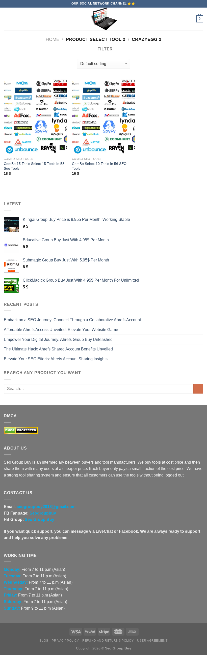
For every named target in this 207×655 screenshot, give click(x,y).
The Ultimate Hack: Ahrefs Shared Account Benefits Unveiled (58, 349)
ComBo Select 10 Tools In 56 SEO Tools (99, 166)
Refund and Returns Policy (108, 640)
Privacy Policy (65, 640)
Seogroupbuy (43, 513)
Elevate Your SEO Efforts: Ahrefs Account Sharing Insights (56, 359)
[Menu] (7, 19)
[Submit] (198, 389)
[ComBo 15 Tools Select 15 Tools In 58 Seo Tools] (35, 117)
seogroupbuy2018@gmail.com (46, 506)
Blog (43, 640)
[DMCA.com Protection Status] (21, 430)
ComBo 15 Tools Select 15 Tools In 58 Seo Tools (34, 166)
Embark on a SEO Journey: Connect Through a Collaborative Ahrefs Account (72, 320)
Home (52, 39)
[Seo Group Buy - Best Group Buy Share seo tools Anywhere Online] (103, 19)
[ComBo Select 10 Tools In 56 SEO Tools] (103, 117)
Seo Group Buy (39, 519)
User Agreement (152, 640)
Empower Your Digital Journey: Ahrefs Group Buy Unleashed (58, 339)
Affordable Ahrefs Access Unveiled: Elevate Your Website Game (61, 330)
